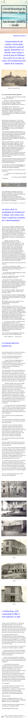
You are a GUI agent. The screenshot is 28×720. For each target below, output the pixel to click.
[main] (14, 16)
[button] (1, 2)
